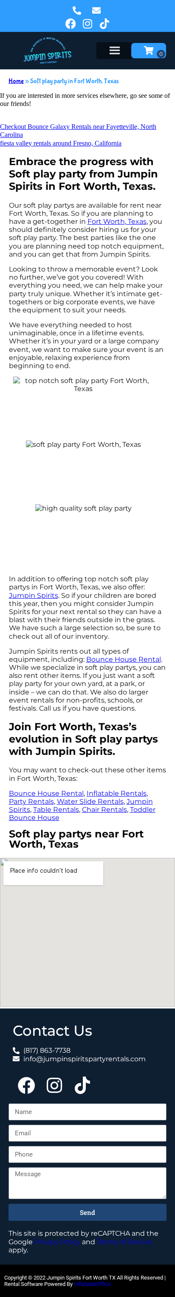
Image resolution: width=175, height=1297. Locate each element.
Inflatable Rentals (117, 793)
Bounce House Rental (123, 659)
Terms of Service (124, 1242)
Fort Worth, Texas (117, 221)
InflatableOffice (92, 1284)
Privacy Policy (57, 1242)
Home (16, 81)
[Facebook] (70, 23)
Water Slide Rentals (90, 801)
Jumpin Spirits (33, 595)
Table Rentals (56, 810)
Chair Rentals (104, 810)
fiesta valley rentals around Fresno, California (60, 143)
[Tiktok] (104, 23)
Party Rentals (31, 801)
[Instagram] (87, 23)
